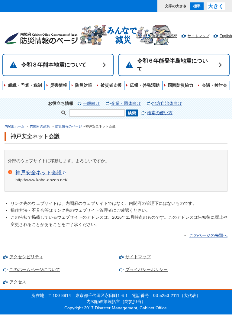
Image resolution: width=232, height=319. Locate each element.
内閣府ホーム (14, 126)
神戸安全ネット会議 (38, 172)
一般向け (91, 103)
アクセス (17, 282)
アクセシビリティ (26, 257)
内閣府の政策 (40, 126)
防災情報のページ (68, 126)
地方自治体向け (167, 103)
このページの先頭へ (208, 235)
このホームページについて (34, 269)
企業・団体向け (126, 103)
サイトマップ (198, 36)
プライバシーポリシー (146, 269)
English (226, 36)
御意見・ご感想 (164, 36)
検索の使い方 (159, 113)
